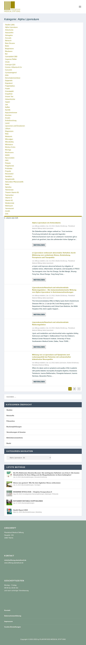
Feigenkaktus (10, 86)
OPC (7, 160)
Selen (7, 184)
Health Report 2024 (20, 510)
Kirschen (8, 115)
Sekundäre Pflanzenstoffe (14, 182)
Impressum (8, 621)
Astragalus (9, 35)
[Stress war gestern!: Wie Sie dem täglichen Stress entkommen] (9, 484)
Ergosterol (8, 83)
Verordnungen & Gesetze (16, 432)
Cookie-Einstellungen (12, 627)
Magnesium (9, 131)
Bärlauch (8, 40)
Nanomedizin (9, 158)
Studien (9, 410)
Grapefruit (8, 94)
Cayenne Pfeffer (11, 59)
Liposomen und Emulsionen (15, 126)
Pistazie (8, 163)
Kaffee (7, 107)
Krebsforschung (10, 120)
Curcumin (8, 70)
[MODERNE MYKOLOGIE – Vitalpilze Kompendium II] (9, 493)
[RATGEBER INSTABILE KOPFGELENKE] (9, 502)
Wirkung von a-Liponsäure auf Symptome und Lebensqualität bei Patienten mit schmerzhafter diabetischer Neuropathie (51, 357)
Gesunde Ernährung (40, 477)
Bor (6, 54)
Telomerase (9, 190)
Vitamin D (8, 198)
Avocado (8, 38)
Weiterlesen (39, 245)
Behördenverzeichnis (14, 438)
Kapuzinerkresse (11, 112)
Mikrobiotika (9, 142)
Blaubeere (8, 51)
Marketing (39, 512)
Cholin (7, 62)
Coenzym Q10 (10, 64)
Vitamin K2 (9, 200)
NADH (7, 155)
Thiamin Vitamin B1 (12, 192)
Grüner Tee (9, 96)
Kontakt (7, 610)
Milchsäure (9, 144)
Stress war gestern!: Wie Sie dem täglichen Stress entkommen (37, 483)
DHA (6, 75)
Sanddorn (8, 176)
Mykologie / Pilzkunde (51, 494)
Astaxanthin (9, 32)
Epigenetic (9, 80)
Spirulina (8, 187)
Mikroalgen (9, 139)
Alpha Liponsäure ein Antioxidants (46, 223)
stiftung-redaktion (40, 226)
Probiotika (8, 168)
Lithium (7, 128)
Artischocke (9, 30)
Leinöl (7, 123)
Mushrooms (9, 152)
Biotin (7, 46)
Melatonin (8, 136)
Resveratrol (9, 174)
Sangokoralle (9, 179)
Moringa (8, 150)
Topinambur (9, 195)
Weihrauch (9, 206)
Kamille (7, 110)
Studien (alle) (10, 25)
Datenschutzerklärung (12, 616)
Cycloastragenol (11, 72)
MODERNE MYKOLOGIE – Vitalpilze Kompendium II (32, 492)
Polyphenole (9, 166)
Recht (8, 443)
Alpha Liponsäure (11, 27)
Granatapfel (9, 91)
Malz (7, 134)
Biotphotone (9, 48)
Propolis (8, 171)
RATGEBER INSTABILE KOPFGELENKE (28, 501)
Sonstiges (37, 485)
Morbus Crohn (10, 147)
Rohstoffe (10, 415)
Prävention (10, 421)
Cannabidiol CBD (11, 56)
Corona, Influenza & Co (13, 67)
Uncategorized (27, 494)
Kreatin (7, 118)
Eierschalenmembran (12, 78)
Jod (6, 104)
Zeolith (7, 211)
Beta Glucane (10, 43)
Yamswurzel (9, 208)
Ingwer (7, 102)
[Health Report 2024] (9, 511)
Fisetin (7, 88)
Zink (6, 214)
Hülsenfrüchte (10, 99)
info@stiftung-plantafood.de (15, 560)
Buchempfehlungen (14, 427)
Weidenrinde (9, 203)
